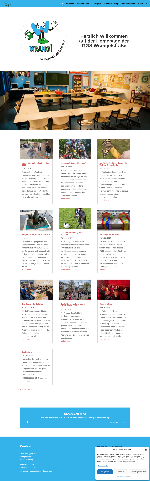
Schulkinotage (105, 304)
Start (61, 4)
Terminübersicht (128, 4)
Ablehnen (121, 472)
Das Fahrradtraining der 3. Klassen (72, 233)
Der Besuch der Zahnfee (32, 304)
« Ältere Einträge (27, 389)
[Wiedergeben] (27, 422)
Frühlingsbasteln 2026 (109, 234)
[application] (75, 422)
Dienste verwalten (103, 466)
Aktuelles (70, 4)
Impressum (127, 477)
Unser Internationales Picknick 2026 (35, 164)
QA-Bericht (27, 352)
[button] (146, 450)
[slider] (121, 422)
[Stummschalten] (117, 422)
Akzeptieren (105, 472)
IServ (140, 4)
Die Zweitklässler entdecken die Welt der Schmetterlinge (113, 164)
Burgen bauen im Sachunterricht (36, 234)
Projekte (97, 4)
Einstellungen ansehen (138, 472)
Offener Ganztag (111, 4)
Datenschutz (119, 477)
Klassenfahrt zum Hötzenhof (73, 163)
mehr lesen (26, 200)
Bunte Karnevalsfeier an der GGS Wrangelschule (73, 305)
